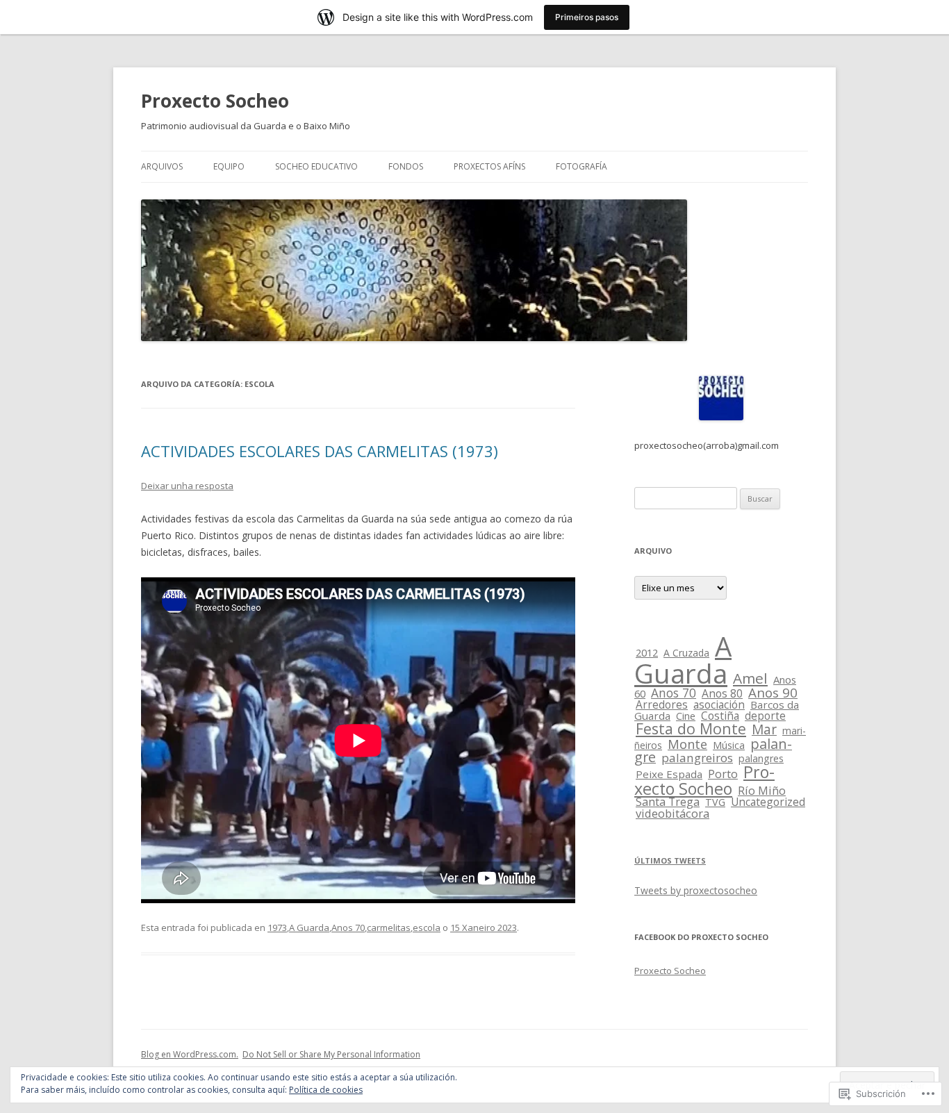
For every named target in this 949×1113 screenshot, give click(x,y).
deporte (765, 716)
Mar (764, 729)
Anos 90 (773, 693)
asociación (719, 704)
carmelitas (389, 927)
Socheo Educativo (316, 166)
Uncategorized (768, 801)
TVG (715, 802)
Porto (723, 774)
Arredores (662, 705)
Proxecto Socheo (215, 100)
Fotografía (581, 166)
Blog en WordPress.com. (189, 1054)
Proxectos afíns (489, 166)
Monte (687, 744)
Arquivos (162, 166)
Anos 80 (722, 693)
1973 (277, 927)
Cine (685, 716)
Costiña (720, 715)
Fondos (405, 166)
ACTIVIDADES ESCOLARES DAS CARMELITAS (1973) (319, 450)
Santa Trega (668, 801)
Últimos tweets (670, 860)
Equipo (229, 166)
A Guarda (309, 927)
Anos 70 (348, 927)
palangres (761, 758)
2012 (647, 652)
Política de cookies (326, 1090)
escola (426, 927)
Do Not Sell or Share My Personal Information (331, 1054)
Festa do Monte (691, 728)
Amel (750, 678)
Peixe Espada (669, 774)
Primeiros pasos (586, 17)
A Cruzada (686, 652)
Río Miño (762, 790)
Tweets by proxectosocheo (695, 890)
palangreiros (697, 758)
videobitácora (672, 813)
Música (729, 745)
